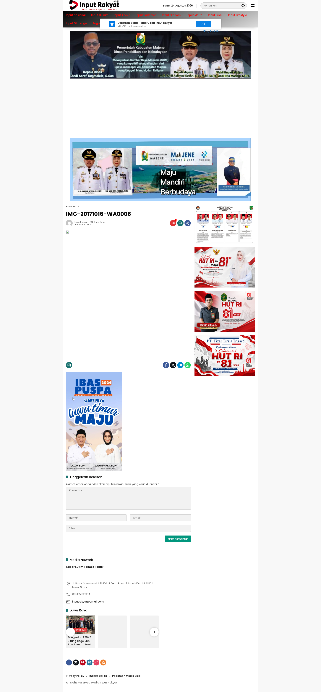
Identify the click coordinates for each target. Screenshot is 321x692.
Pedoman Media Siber (127, 676)
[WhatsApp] (187, 365)
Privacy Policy (75, 676)
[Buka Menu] (253, 5)
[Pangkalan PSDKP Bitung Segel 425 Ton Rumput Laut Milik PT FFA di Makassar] (80, 625)
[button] (243, 5)
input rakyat (80, 222)
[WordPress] (90, 662)
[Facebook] (166, 365)
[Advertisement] (160, 106)
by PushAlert (214, 31)
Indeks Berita (98, 676)
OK (203, 24)
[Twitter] (173, 365)
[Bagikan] (187, 223)
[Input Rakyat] (100, 5)
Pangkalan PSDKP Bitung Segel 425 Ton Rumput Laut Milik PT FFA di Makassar (79, 641)
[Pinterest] (83, 662)
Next (185, 24)
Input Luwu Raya (77, 629)
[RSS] (103, 662)
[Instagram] (96, 662)
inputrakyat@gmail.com (88, 601)
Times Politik (94, 567)
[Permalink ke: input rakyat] (70, 223)
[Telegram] (180, 365)
